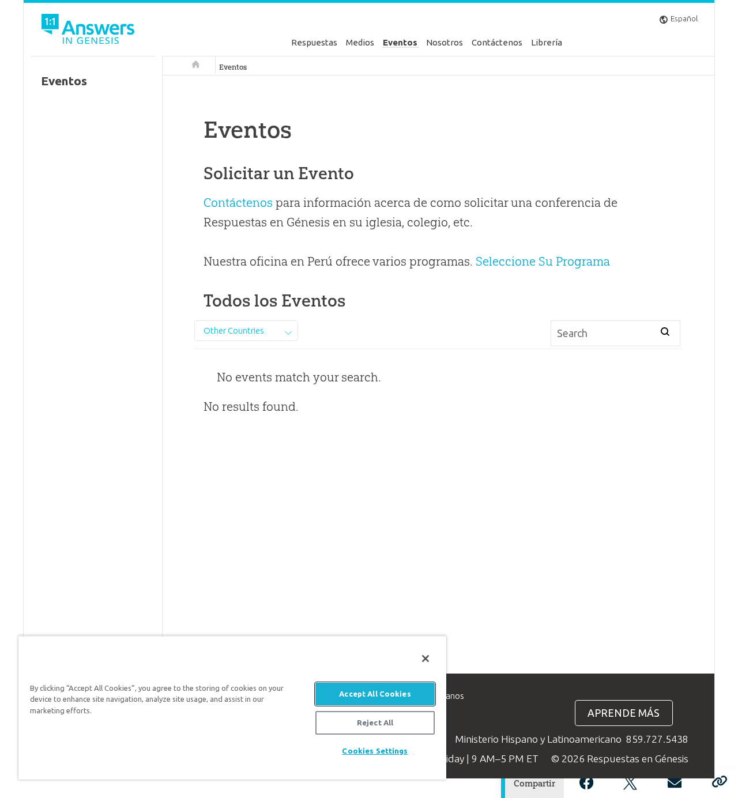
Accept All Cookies (375, 694)
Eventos (400, 42)
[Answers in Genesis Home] (89, 30)
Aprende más (624, 713)
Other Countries (234, 330)
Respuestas (314, 42)
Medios (360, 42)
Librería (546, 42)
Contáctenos (497, 42)
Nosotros (444, 42)
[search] (665, 331)
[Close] (425, 658)
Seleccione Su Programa (543, 261)
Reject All (375, 722)
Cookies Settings (375, 751)
